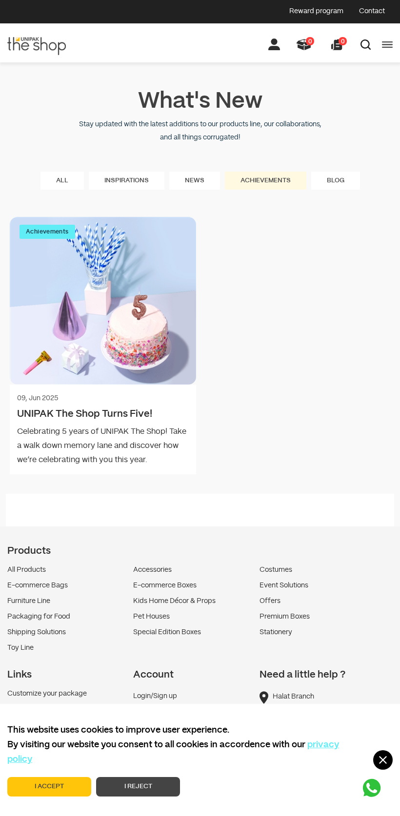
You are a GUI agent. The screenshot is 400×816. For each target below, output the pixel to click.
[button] (336, 44)
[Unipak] (36, 40)
